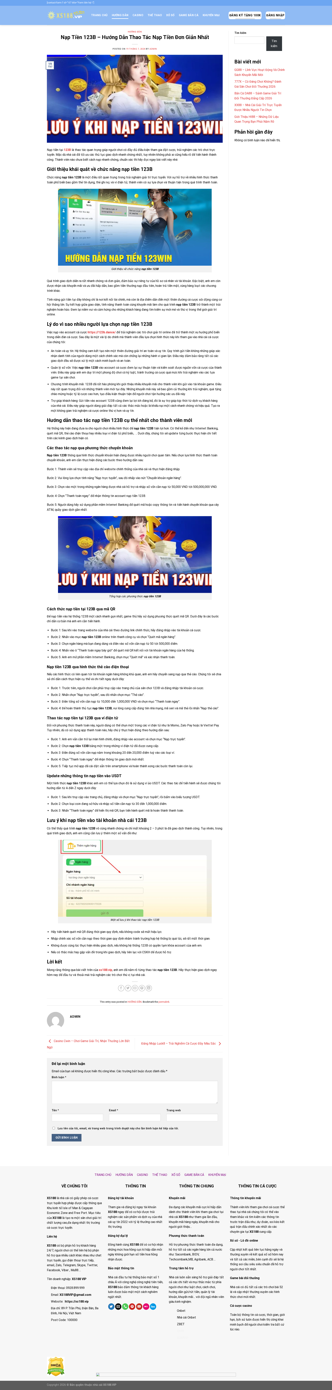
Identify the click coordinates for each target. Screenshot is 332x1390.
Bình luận (59, 1077)
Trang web (173, 1110)
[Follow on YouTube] (139, 1306)
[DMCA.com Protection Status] (56, 1366)
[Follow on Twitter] (111, 1306)
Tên (55, 1110)
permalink (164, 1001)
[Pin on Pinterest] (142, 988)
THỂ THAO (155, 15)
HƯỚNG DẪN (120, 15)
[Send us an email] (118, 1306)
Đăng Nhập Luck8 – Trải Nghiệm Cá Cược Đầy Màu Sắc (179, 1043)
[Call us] (125, 1306)
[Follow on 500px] (153, 1306)
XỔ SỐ (170, 15)
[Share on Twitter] (128, 988)
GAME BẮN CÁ (188, 15)
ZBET (181, 1324)
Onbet (181, 1311)
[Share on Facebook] (121, 988)
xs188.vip (105, 970)
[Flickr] (146, 1306)
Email (113, 1110)
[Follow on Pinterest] (132, 1306)
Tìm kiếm (240, 33)
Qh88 (180, 1331)
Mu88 (74, 1270)
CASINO (138, 15)
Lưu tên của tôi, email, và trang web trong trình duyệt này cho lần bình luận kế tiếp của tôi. (118, 1128)
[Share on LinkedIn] (149, 988)
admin (153, 49)
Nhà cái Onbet (186, 1317)
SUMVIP (182, 1338)
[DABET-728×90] (166, 1381)
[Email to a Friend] (135, 988)
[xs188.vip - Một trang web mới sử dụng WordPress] (66, 15)
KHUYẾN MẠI (211, 15)
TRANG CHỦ (99, 15)
